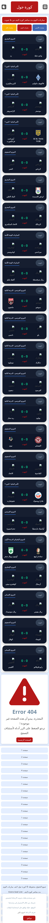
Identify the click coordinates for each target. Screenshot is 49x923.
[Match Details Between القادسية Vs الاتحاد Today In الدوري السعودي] (24, 464)
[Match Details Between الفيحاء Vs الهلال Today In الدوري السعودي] (24, 630)
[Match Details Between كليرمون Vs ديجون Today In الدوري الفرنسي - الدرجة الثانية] (24, 381)
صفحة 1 (24, 750)
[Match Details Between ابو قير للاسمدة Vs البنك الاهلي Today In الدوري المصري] (24, 188)
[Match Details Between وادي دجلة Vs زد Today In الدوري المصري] (24, 47)
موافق (29, 918)
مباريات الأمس (39, 28)
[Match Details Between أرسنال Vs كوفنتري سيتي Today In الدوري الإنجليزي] (24, 575)
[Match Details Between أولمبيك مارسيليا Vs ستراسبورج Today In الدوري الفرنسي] (24, 520)
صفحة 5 (24, 777)
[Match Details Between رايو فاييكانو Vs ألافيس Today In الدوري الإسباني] (24, 658)
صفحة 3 (24, 763)
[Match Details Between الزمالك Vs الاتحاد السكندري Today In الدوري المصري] (24, 215)
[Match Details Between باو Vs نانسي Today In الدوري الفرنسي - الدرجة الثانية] (24, 326)
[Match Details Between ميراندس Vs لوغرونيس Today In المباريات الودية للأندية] (24, 243)
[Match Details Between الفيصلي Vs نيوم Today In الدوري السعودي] (24, 437)
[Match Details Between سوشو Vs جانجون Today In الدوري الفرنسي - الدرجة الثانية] (24, 298)
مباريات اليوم (24, 28)
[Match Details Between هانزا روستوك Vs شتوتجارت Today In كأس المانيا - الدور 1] (24, 492)
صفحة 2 (24, 757)
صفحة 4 (24, 770)
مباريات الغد (9, 28)
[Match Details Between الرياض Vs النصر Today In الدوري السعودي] (24, 160)
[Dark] (4, 7)
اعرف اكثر (21, 912)
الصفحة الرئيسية (24, 740)
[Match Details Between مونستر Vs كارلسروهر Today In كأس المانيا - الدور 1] (24, 102)
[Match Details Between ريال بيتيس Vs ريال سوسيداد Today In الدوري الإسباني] (24, 603)
